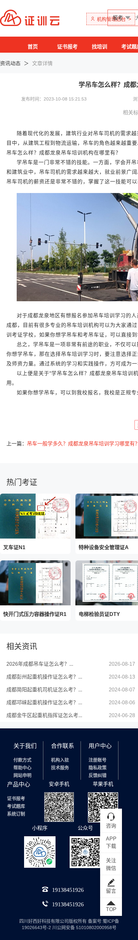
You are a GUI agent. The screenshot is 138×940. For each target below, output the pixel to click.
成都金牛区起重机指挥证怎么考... (44, 715)
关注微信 (111, 864)
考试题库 (16, 806)
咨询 (111, 826)
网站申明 (22, 775)
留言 (111, 891)
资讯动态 (10, 63)
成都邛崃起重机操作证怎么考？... (44, 702)
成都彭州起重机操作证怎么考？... (44, 677)
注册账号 (98, 759)
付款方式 (22, 759)
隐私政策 (98, 767)
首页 (32, 46)
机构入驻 (60, 759)
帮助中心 (22, 767)
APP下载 (111, 842)
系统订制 (16, 813)
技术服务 (60, 767)
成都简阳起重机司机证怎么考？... (44, 689)
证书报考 (67, 46)
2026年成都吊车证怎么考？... (39, 664)
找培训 (99, 46)
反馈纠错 (98, 775)
